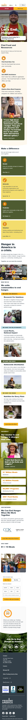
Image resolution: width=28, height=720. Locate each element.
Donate (7, 8)
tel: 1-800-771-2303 (7, 662)
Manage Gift (6, 670)
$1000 (5, 587)
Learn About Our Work (11, 424)
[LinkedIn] (10, 713)
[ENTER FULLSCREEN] (25, 278)
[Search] (16, 5)
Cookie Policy (12, 716)
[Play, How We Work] (1, 278)
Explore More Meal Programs (11, 89)
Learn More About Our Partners (10, 538)
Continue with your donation (11, 599)
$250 (17, 587)
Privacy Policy (5, 716)
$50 (11, 591)
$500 (11, 587)
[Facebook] (3, 713)
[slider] (6, 278)
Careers (5, 666)
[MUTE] (14, 278)
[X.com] (14, 713)
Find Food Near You (8, 62)
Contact (5, 655)
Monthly (16, 580)
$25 (18, 591)
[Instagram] (7, 713)
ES (11, 5)
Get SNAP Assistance (9, 74)
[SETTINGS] (23, 278)
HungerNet (5, 678)
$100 (5, 591)
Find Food (20, 8)
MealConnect (6, 682)
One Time (7, 580)
